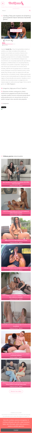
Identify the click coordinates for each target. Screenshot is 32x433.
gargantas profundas (15, 93)
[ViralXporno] (16, 1)
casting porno (17, 91)
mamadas (3, 95)
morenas (13, 95)
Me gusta (8, 40)
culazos (23, 91)
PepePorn (24, 88)
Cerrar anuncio (16, 30)
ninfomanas (19, 95)
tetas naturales (14, 99)
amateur (11, 91)
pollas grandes (5, 97)
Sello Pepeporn (11, 84)
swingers (7, 99)
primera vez (20, 97)
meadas (9, 95)
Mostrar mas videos (16, 391)
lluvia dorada (24, 93)
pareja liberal (26, 95)
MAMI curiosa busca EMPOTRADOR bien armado (16, 240)
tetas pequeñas (23, 99)
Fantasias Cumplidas (14, 214)
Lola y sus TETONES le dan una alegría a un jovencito (16, 268)
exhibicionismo (5, 93)
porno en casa (13, 97)
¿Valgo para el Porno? (15, 88)
